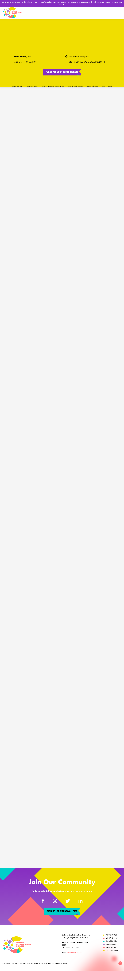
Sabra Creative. (63, 963)
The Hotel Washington (79, 56)
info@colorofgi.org (74, 952)
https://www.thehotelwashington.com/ (70, 318)
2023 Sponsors (107, 86)
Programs (111, 944)
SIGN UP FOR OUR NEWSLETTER (62, 911)
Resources (111, 947)
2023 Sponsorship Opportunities (53, 86)
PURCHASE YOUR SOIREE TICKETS (62, 72)
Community (111, 941)
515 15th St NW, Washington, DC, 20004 (87, 62)
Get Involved (112, 950)
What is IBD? (112, 938)
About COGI (111, 935)
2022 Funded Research (75, 86)
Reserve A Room (32, 86)
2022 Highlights (92, 86)
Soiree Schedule (17, 86)
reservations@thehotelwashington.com (75, 315)
